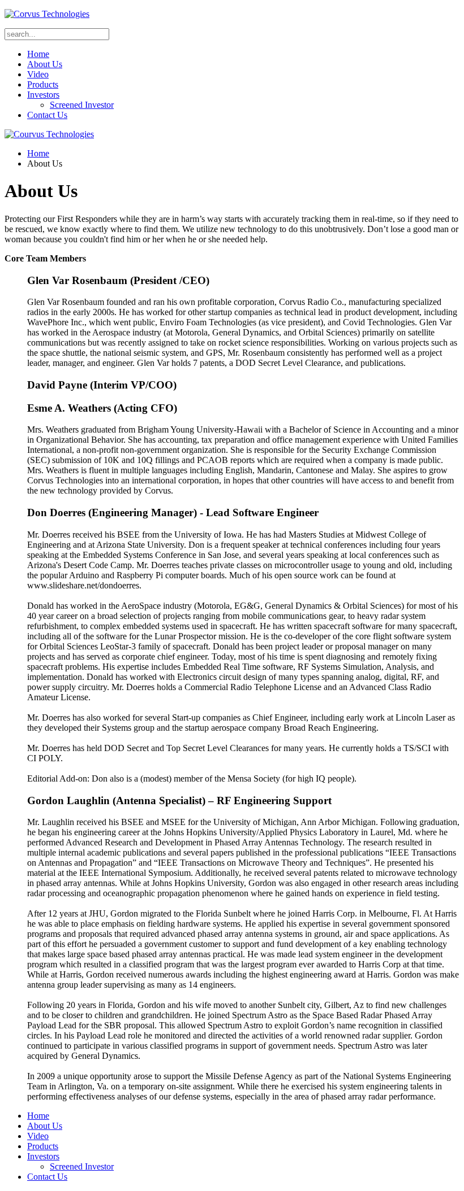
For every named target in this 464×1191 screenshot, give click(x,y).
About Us (44, 64)
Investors (43, 94)
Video (38, 74)
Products (42, 84)
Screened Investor (82, 105)
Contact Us (47, 115)
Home (38, 54)
